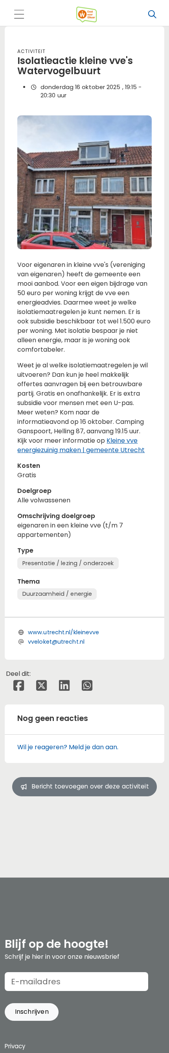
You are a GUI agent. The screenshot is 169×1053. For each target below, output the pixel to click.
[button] (32, 1012)
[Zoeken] (152, 14)
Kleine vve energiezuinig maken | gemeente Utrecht (81, 445)
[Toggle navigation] (18, 14)
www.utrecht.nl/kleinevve (63, 632)
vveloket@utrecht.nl (56, 642)
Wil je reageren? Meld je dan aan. (67, 747)
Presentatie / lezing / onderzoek (68, 563)
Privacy (15, 1046)
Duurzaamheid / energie (57, 594)
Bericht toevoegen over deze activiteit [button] (90, 786)
